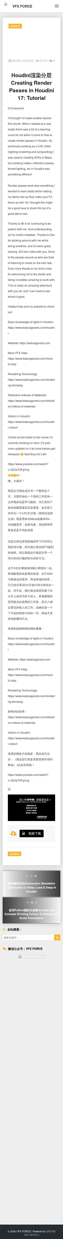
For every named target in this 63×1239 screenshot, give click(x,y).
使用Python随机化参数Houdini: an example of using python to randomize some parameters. (31, 910)
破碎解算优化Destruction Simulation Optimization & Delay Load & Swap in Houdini (31, 883)
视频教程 (15, 26)
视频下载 (34, 833)
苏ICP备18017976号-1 (39, 1233)
